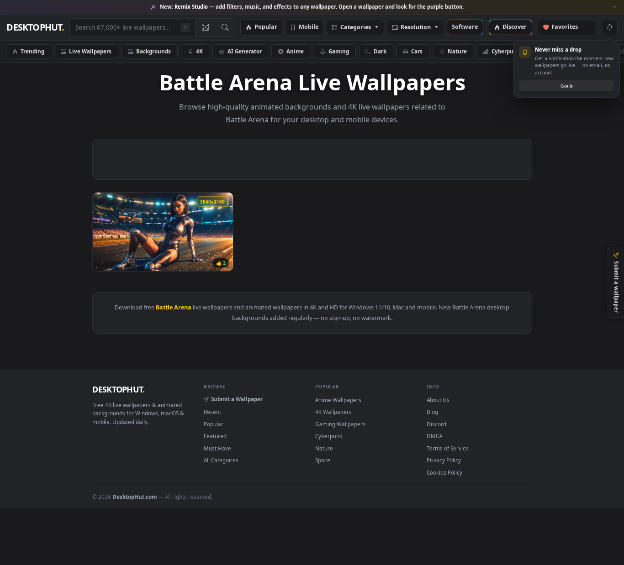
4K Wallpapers (333, 411)
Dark (380, 51)
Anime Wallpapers (338, 399)
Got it (566, 86)
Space (322, 460)
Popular (265, 27)
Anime (295, 51)
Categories (355, 27)
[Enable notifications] (609, 27)
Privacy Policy (444, 460)
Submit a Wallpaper (237, 399)
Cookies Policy (444, 472)
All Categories (221, 460)
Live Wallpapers (90, 51)
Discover (514, 27)
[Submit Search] (225, 27)
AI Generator (244, 51)
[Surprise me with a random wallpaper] (205, 27)
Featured (215, 435)
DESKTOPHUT (118, 389)
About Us (438, 399)
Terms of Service (448, 448)
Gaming (338, 51)
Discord (436, 424)
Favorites (569, 27)
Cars (417, 51)
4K (199, 51)
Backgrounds (153, 51)
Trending (32, 51)
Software (465, 27)
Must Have (217, 448)
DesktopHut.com (134, 496)
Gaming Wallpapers (340, 424)
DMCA (434, 435)
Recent (212, 411)
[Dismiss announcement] (615, 7)
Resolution (416, 27)
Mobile (308, 27)
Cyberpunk (506, 51)
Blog (432, 411)
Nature (457, 51)
